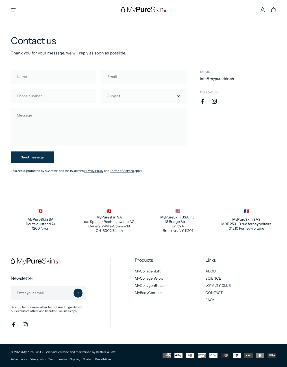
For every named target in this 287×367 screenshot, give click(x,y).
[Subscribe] (78, 293)
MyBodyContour (148, 292)
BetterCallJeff (105, 352)
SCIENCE (213, 278)
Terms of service (57, 359)
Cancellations (103, 359)
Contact (87, 359)
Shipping (75, 359)
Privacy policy (38, 359)
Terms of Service (122, 171)
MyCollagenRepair (150, 285)
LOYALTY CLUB (218, 285)
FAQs (210, 300)
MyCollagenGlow (149, 278)
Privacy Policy (93, 171)
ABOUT (211, 271)
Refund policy (19, 359)
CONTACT (214, 292)
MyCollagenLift (148, 271)
